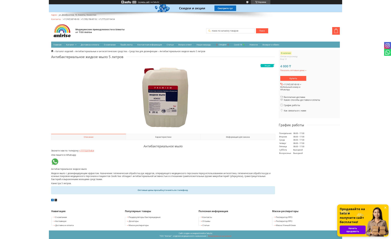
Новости (254, 44)
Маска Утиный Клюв (286, 225)
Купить (293, 78)
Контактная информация (149, 44)
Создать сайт (144, 2)
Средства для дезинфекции (143, 51)
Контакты (207, 217)
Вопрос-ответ (185, 44)
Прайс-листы (126, 44)
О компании (110, 44)
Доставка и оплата (90, 44)
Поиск (262, 31)
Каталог (70, 44)
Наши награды (204, 44)
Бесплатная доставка (294, 97)
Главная (57, 44)
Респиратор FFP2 (284, 221)
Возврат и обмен (271, 44)
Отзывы (206, 221)
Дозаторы (134, 221)
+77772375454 (86, 150)
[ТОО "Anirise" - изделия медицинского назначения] (62, 31)
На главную (60, 221)
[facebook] (52, 200)
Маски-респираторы (139, 225)
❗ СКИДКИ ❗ (222, 44)
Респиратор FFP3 (284, 217)
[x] (56, 200)
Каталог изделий (64, 51)
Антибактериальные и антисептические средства (101, 51)
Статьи (170, 44)
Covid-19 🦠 (239, 44)
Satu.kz (209, 233)
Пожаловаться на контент (220, 236)
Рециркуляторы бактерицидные (145, 217)
